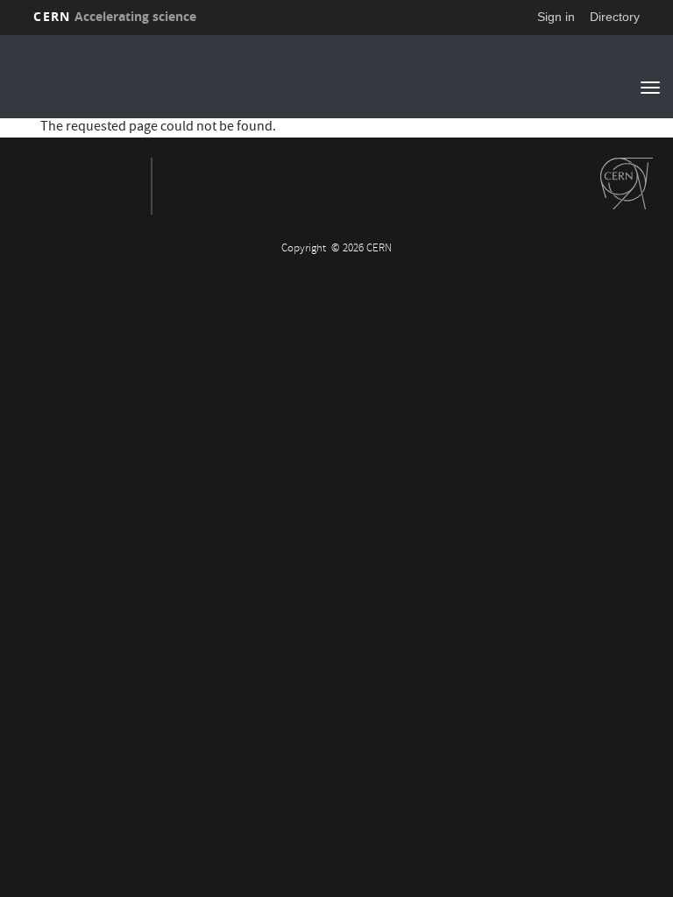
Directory (615, 17)
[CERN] (626, 184)
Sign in (556, 17)
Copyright (305, 249)
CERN (114, 16)
